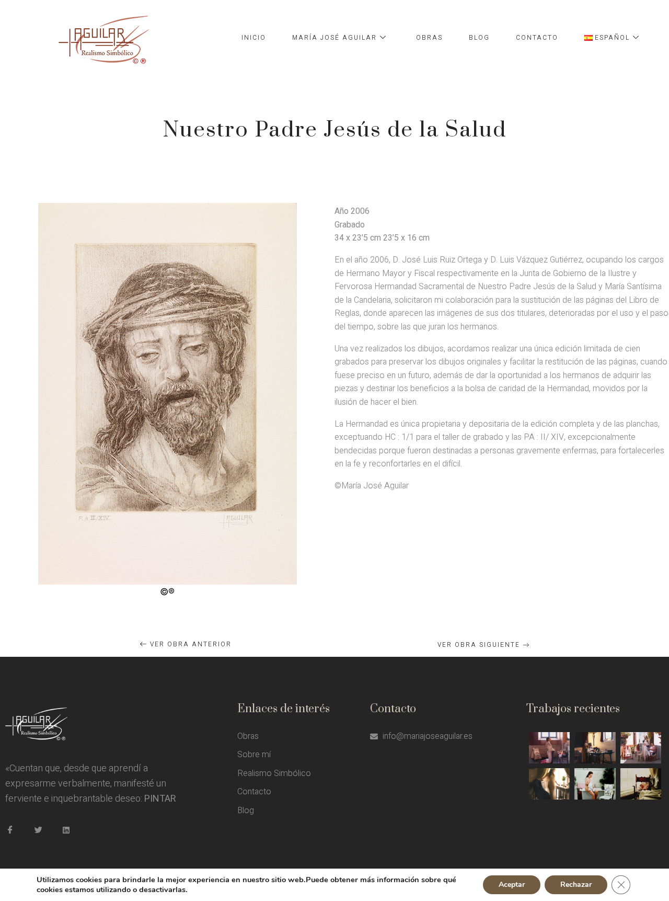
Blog (479, 37)
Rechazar (576, 884)
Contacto (537, 37)
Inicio (253, 37)
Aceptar (512, 884)
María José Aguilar (334, 37)
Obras (429, 37)
